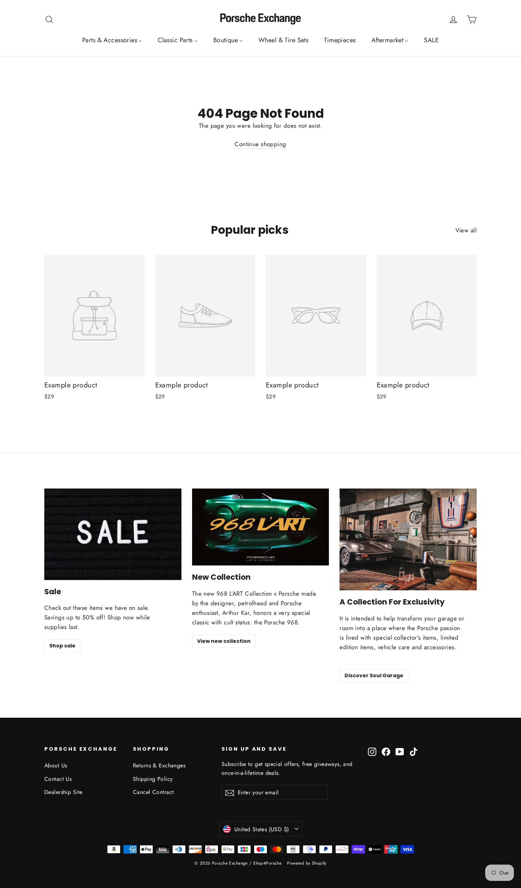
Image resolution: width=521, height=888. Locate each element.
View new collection (224, 641)
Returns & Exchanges (159, 765)
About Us (55, 765)
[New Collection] (260, 527)
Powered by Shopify (306, 863)
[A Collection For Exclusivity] (408, 539)
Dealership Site (63, 792)
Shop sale (62, 645)
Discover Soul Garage (373, 675)
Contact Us (58, 779)
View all (466, 230)
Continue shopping (260, 144)
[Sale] (112, 534)
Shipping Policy (153, 779)
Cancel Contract (153, 792)
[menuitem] (112, 40)
